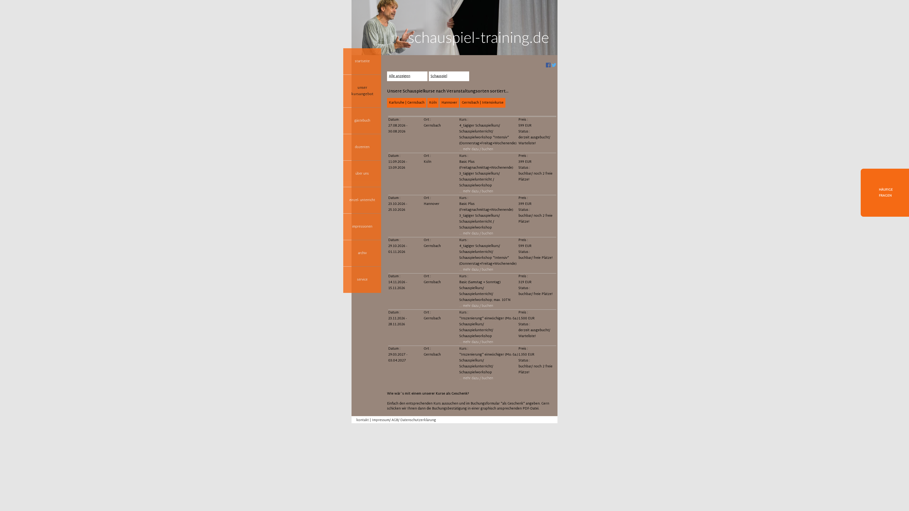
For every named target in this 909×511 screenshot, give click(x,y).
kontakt (362, 420)
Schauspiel (439, 76)
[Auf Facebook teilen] (548, 65)
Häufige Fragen (886, 193)
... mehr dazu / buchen (476, 149)
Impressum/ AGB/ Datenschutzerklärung (404, 420)
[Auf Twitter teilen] (554, 65)
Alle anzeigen (399, 76)
